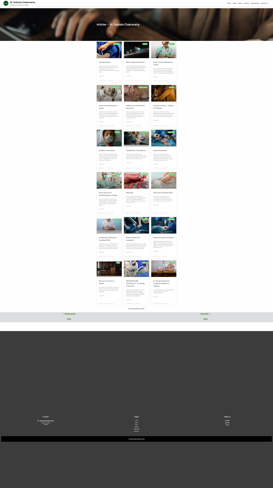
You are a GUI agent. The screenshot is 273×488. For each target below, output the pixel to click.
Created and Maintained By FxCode (136, 438)
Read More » (101, 75)
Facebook (227, 420)
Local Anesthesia (104, 62)
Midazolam (129, 193)
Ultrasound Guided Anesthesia (163, 237)
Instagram (227, 422)
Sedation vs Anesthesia (107, 150)
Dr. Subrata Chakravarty (22, 2)
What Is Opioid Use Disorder (135, 62)
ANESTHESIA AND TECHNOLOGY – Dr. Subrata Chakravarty (135, 283)
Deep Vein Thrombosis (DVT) (163, 193)
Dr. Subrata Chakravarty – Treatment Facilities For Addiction (162, 283)
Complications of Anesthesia (135, 150)
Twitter (227, 424)
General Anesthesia (160, 150)
